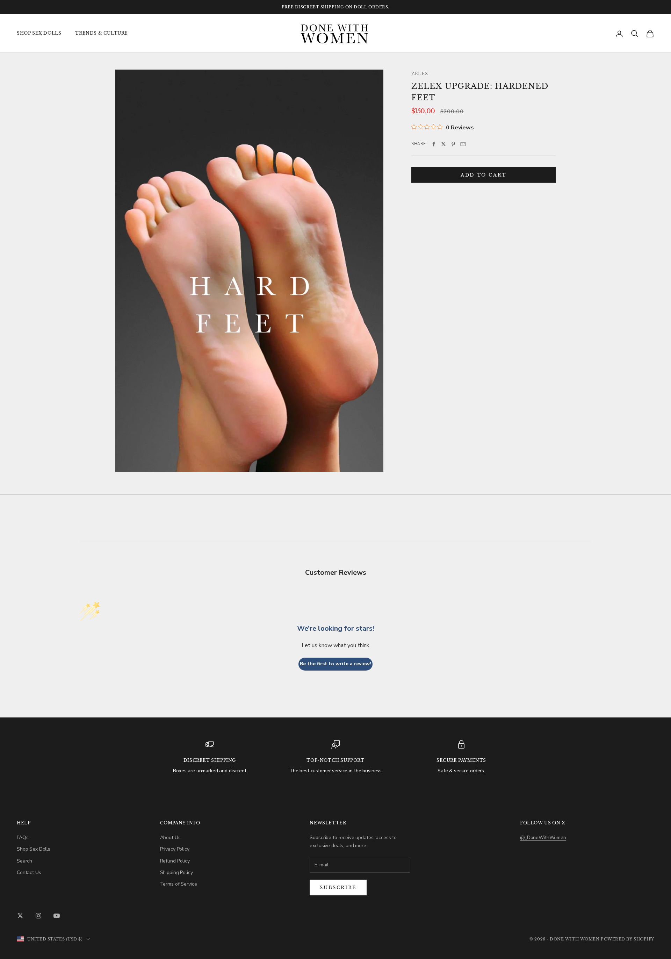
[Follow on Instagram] (38, 915)
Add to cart (483, 175)
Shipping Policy (176, 872)
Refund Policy (175, 861)
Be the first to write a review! (335, 663)
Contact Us (29, 872)
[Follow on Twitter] (20, 915)
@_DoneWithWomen (543, 837)
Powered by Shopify (627, 939)
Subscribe (338, 887)
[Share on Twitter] (443, 144)
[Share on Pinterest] (453, 144)
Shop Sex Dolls (39, 33)
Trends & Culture (101, 33)
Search (24, 861)
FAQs (22, 837)
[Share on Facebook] (433, 144)
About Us (170, 837)
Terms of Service (178, 884)
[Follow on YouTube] (56, 915)
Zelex (419, 73)
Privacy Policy (174, 849)
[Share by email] (463, 144)
